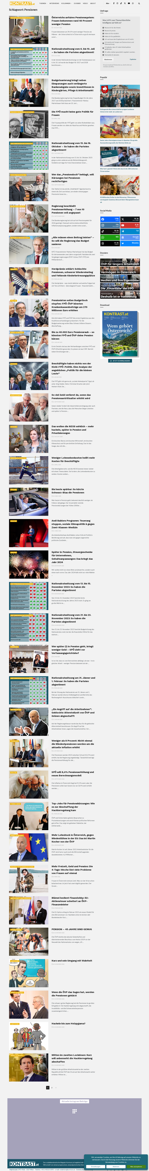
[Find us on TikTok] (121, 3)
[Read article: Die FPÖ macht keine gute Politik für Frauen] (28, 124)
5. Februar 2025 (57, 279)
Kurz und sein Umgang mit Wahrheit (72, 960)
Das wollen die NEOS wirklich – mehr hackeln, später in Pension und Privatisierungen (73, 430)
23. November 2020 (58, 999)
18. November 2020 (58, 1027)
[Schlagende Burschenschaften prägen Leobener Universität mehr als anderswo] (120, 96)
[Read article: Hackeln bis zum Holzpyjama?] (28, 1036)
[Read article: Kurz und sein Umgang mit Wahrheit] (28, 973)
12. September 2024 (58, 401)
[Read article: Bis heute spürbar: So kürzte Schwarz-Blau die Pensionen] (28, 502)
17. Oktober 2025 (58, 153)
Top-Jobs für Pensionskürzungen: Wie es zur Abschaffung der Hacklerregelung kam (73, 807)
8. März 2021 (56, 876)
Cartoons (15, 961)
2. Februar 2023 (57, 688)
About (93, 3)
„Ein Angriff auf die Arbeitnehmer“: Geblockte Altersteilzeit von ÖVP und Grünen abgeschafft (73, 712)
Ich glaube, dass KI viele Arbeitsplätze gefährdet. (118, 48)
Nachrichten (16, 709)
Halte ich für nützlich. (112, 33)
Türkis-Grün (15, 804)
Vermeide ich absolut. (112, 55)
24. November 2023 (58, 625)
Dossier (77, 3)
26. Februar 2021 (58, 908)
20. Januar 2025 (57, 314)
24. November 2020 (58, 932)
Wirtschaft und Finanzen (21, 898)
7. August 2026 (57, 27)
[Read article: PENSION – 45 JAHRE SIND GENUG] (28, 942)
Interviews (54, 3)
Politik (13, 300)
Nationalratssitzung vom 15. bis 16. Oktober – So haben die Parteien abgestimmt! (71, 146)
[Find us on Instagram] (117, 3)
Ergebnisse (133, 59)
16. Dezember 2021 (58, 845)
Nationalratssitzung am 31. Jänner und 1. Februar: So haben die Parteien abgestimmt (73, 681)
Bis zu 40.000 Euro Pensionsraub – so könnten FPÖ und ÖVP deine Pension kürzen (73, 335)
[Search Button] (139, 3)
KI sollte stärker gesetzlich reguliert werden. (120, 52)
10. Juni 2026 (56, 93)
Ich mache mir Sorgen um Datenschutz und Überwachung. (119, 43)
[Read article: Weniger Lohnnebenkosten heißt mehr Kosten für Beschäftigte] (28, 470)
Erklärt (14, 269)
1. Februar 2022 (57, 813)
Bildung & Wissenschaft (20, 238)
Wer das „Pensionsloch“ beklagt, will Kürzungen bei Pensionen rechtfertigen (73, 178)
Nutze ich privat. (110, 30)
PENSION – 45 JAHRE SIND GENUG (72, 929)
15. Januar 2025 (57, 342)
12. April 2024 (57, 464)
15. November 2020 (58, 1065)
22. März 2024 (57, 496)
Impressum (13, 1169)
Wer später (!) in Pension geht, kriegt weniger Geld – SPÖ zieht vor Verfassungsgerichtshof (72, 650)
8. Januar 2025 (57, 377)
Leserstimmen (16, 929)
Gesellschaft (16, 395)
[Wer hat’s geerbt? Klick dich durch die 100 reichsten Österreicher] (120, 156)
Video (85, 3)
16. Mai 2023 (56, 656)
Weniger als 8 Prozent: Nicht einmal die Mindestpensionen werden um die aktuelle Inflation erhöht (73, 744)
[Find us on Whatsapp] (133, 3)
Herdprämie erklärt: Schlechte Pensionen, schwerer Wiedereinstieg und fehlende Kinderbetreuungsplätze (73, 272)
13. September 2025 (58, 216)
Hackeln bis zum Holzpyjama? (68, 1023)
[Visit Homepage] (22, 3)
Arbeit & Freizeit (17, 332)
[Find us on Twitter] (125, 3)
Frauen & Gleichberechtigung (22, 18)
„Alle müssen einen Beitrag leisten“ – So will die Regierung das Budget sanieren (73, 241)
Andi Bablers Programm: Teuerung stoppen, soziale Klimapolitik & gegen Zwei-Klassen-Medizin (73, 524)
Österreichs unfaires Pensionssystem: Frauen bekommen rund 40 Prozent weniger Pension (73, 21)
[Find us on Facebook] (113, 3)
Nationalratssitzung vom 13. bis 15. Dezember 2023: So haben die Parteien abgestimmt (71, 587)
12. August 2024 (58, 436)
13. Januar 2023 (57, 719)
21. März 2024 (57, 531)
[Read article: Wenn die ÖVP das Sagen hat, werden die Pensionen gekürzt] (28, 1005)
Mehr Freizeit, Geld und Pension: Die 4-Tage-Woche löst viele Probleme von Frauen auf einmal (72, 870)
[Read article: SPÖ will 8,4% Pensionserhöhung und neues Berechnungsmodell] (28, 784)
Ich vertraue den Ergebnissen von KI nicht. (119, 39)
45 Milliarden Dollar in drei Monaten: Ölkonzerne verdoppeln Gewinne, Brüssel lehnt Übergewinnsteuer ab (119, 199)
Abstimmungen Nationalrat (21, 49)
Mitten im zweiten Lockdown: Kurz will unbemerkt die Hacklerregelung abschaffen (72, 1058)
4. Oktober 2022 (58, 751)
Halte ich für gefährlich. (112, 36)
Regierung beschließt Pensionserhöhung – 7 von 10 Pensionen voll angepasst (68, 209)
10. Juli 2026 (56, 55)
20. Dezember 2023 (58, 565)
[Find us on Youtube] (129, 3)
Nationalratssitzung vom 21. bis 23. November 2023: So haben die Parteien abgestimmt (71, 618)
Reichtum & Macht (18, 206)
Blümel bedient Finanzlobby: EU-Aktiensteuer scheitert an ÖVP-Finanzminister (70, 901)
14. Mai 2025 (56, 247)
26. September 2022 (58, 779)
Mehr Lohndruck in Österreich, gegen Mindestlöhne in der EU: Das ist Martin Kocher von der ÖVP (73, 838)
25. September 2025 (58, 184)
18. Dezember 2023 (58, 593)
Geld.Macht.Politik (18, 175)
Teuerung (14, 647)
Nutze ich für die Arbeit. (113, 28)
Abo (107, 3)
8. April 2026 (56, 118)
